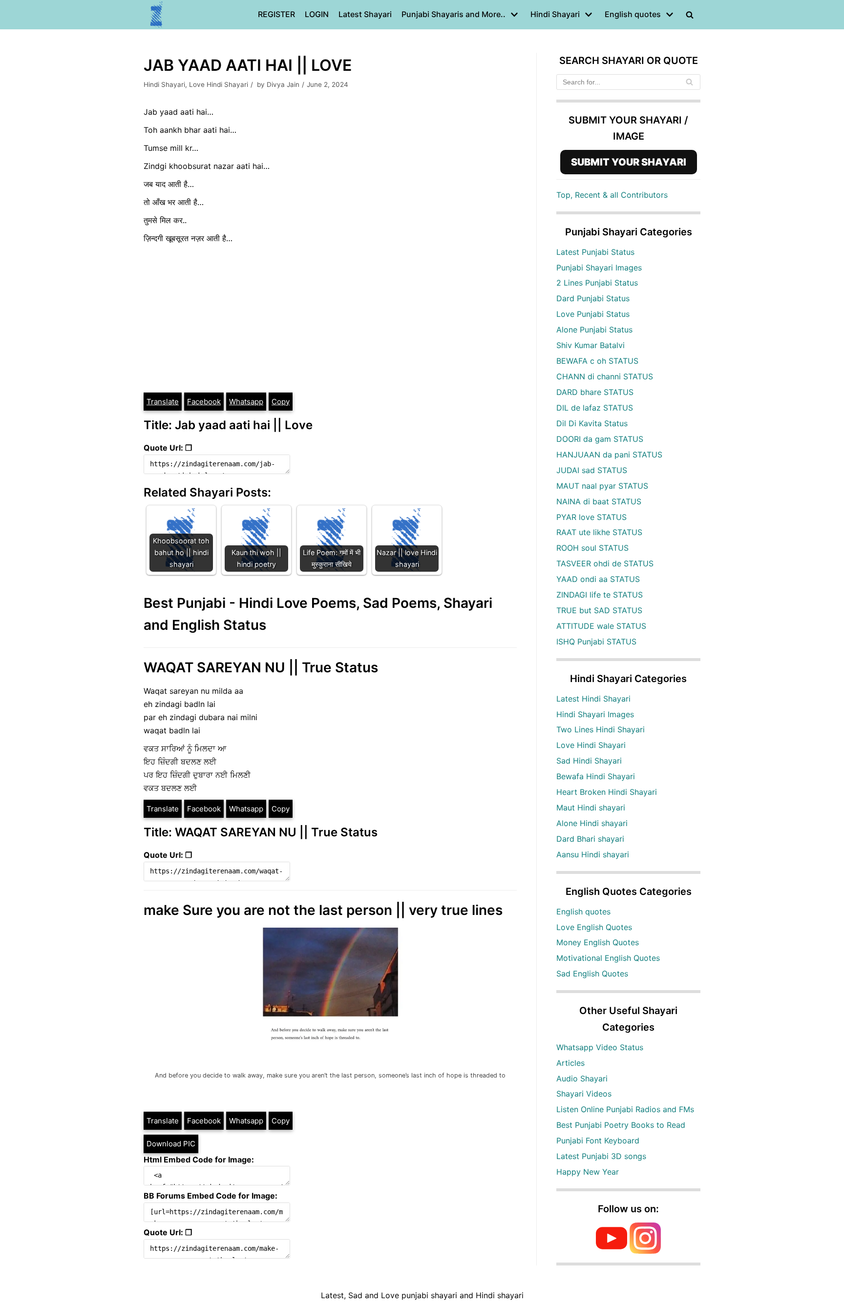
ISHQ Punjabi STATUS (596, 641)
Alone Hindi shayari (592, 823)
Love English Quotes (594, 927)
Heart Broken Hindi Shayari (606, 792)
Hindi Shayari (164, 84)
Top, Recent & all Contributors (612, 195)
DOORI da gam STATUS (599, 439)
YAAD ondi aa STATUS (598, 579)
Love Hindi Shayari (218, 84)
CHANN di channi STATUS (604, 376)
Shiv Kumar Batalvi (590, 345)
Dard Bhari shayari (590, 839)
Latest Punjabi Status (595, 252)
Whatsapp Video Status (599, 1047)
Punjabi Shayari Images (599, 267)
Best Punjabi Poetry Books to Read (620, 1125)
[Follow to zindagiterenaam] (645, 1251)
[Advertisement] (330, 318)
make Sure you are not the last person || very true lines (323, 910)
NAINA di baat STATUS (598, 501)
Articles (570, 1063)
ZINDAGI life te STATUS (599, 595)
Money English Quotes (597, 942)
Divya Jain (283, 84)
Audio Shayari (582, 1078)
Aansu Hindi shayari (592, 854)
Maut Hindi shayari (590, 807)
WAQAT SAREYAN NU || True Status (261, 667)
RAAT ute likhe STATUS (599, 532)
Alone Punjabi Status (594, 329)
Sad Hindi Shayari (589, 761)
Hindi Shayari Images (595, 714)
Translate (163, 401)
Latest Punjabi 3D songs (601, 1156)
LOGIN (317, 14)
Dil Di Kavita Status (592, 423)
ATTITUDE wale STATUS (601, 626)
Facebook (204, 401)
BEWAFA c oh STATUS (597, 361)
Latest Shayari (365, 14)
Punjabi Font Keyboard (597, 1140)
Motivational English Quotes (608, 958)
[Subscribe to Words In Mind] (611, 1251)
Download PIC (171, 1143)
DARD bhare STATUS (594, 392)
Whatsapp (246, 401)
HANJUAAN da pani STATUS (609, 454)
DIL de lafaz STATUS (594, 408)
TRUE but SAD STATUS (599, 610)
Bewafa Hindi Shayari (595, 776)
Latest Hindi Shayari (593, 699)
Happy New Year (587, 1172)
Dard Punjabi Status (593, 298)
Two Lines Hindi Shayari (600, 729)
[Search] (689, 82)
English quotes (583, 911)
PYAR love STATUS (591, 517)
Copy (281, 401)
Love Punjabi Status (593, 314)
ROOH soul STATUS (592, 548)
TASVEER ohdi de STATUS (605, 563)
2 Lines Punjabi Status (597, 283)
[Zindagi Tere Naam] (157, 14)
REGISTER (276, 14)
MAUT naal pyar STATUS (602, 486)
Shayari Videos (584, 1094)
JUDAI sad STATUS (591, 470)
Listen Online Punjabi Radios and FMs (625, 1109)
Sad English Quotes (592, 973)
